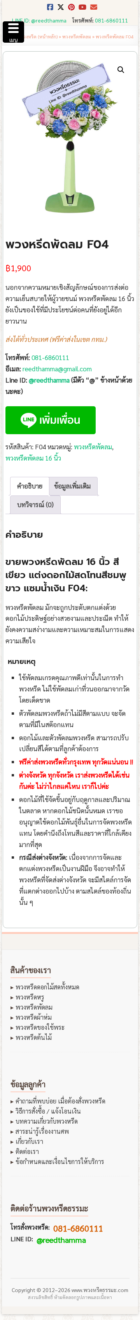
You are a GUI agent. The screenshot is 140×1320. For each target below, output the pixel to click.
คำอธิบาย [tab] (29, 486)
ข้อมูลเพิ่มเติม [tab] (72, 486)
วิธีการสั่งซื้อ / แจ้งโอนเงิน (48, 1111)
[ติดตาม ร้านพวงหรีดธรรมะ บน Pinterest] (71, 9)
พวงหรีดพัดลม (76, 36)
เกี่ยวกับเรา (29, 1141)
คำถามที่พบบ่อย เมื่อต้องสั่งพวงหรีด (60, 1101)
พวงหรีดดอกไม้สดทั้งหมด (47, 987)
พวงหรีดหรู (30, 997)
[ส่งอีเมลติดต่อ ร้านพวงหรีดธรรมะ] (93, 9)
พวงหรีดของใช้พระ (40, 1027)
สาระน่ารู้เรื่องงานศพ (42, 1131)
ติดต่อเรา (27, 1151)
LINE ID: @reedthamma (39, 20)
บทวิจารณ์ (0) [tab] (35, 504)
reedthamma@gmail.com (57, 368)
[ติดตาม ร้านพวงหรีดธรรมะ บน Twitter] (60, 9)
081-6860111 (111, 20)
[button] (121, 70)
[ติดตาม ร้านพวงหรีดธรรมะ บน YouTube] (82, 9)
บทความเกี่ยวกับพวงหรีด (47, 1121)
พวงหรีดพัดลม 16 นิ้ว (33, 458)
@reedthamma (49, 380)
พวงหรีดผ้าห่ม (34, 1017)
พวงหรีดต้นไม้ (34, 1037)
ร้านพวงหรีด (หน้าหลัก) (35, 36)
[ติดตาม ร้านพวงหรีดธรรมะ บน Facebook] (50, 9)
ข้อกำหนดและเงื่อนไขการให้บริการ (60, 1161)
